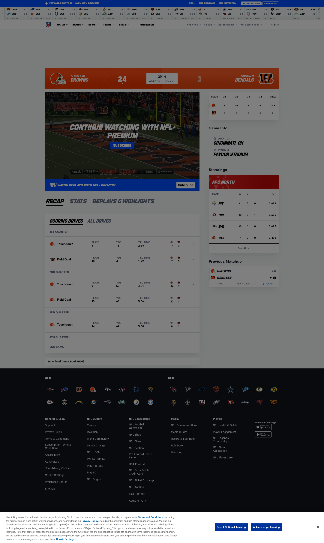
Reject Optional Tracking (231, 526)
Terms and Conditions (151, 517)
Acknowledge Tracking (266, 526)
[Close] (318, 527)
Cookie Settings (65, 539)
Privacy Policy (90, 520)
